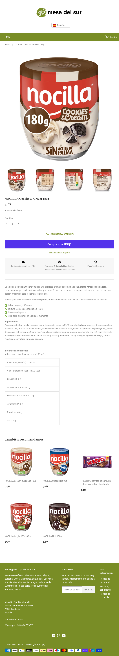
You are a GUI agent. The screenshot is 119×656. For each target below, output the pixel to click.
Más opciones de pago (59, 252)
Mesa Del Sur (17, 644)
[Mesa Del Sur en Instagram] (58, 636)
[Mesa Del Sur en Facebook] (53, 636)
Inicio (7, 45)
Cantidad (9, 218)
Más (8, 37)
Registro (88, 590)
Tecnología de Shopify (35, 644)
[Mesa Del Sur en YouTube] (64, 636)
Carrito (113, 37)
